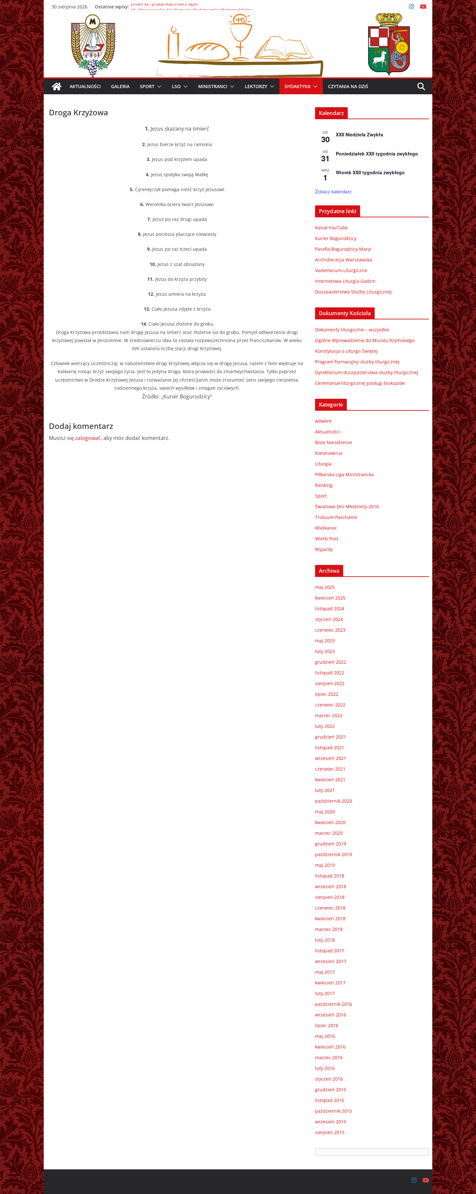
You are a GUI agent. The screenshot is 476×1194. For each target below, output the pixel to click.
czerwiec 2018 (330, 908)
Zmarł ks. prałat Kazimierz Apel (164, 7)
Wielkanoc (326, 528)
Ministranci (212, 86)
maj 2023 (325, 640)
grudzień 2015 (330, 1089)
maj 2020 (325, 812)
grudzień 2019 (330, 844)
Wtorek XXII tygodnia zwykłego (370, 172)
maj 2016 (325, 1036)
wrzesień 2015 (330, 1122)
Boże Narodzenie (333, 442)
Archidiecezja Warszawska (343, 260)
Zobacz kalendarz (333, 191)
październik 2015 (333, 1111)
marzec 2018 (329, 929)
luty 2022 (325, 726)
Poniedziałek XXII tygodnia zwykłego (377, 153)
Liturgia (323, 464)
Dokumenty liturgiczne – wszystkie (352, 330)
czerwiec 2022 (330, 705)
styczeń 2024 (329, 619)
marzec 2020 (329, 833)
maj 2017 (325, 972)
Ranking (324, 485)
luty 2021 (325, 790)
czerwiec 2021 (330, 769)
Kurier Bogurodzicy (336, 238)
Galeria (120, 86)
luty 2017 (325, 993)
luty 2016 (325, 1068)
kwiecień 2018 (330, 918)
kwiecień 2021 (330, 779)
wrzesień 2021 (330, 758)
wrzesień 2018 (330, 886)
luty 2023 (325, 651)
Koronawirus (329, 453)
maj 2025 (325, 587)
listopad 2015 (329, 1100)
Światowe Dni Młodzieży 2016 (347, 506)
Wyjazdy (324, 549)
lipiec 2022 (326, 694)
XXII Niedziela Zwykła (359, 134)
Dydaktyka (298, 86)
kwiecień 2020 (330, 822)
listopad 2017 (329, 950)
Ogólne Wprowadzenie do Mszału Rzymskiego (364, 340)
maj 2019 (325, 865)
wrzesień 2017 (330, 961)
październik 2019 (333, 854)
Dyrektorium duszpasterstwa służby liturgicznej (366, 372)
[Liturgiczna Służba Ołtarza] (56, 86)
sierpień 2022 (330, 683)
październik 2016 (333, 1004)
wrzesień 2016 (330, 1015)
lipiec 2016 (326, 1025)
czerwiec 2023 (330, 630)
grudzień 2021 (330, 737)
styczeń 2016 (329, 1079)
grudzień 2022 (330, 662)
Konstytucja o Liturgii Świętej (346, 351)
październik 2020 (333, 801)
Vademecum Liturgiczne (341, 270)
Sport (147, 86)
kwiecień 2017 (330, 983)
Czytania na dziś (348, 86)
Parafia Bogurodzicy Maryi (343, 249)
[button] (158, 86)
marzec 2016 (329, 1057)
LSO (176, 86)
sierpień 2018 (330, 897)
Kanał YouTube (331, 227)
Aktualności (85, 86)
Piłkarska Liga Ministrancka (344, 474)
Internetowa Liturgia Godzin (345, 281)
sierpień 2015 (330, 1132)
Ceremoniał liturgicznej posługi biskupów (360, 383)
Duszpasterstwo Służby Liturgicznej (353, 292)
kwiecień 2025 (330, 598)
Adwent (323, 421)
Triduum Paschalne (336, 517)
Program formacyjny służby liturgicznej (357, 362)
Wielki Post (326, 538)
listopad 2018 (329, 876)
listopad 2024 (329, 608)
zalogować (88, 438)
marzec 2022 (329, 715)
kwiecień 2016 (330, 1047)
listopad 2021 (329, 747)
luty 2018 (325, 940)
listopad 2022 (329, 673)
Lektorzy (256, 86)
